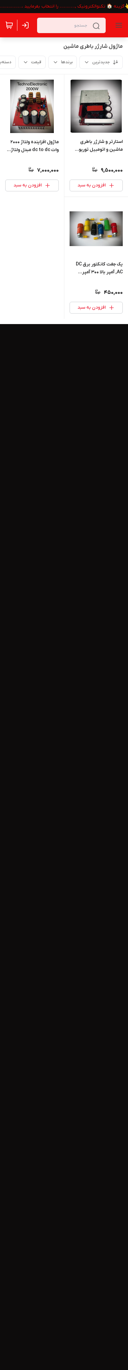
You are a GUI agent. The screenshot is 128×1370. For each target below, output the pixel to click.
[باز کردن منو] (117, 25)
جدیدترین (101, 62)
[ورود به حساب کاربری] (26, 25)
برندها (67, 62)
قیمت (36, 62)
